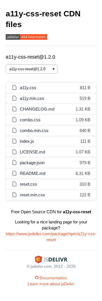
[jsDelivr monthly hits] (26, 37)
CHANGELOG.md (37, 109)
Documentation (53, 278)
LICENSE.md (32, 152)
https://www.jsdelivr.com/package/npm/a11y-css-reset (51, 236)
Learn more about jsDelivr (51, 284)
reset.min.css (32, 194)
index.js (27, 141)
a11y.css (28, 87)
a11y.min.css (32, 98)
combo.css (30, 119)
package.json (32, 162)
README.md (32, 173)
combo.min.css (34, 130)
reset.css (28, 184)
